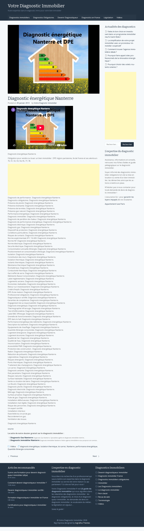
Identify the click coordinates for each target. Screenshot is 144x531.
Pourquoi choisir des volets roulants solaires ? (120, 65)
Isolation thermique (48, 446)
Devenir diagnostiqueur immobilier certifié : (26, 490)
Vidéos (119, 17)
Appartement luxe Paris (115, 204)
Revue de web (104, 497)
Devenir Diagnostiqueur (68, 17)
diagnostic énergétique (30, 446)
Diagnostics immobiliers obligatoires (113, 479)
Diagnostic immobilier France (110, 476)
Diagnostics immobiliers (19, 17)
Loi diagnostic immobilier (108, 490)
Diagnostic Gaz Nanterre (21, 437)
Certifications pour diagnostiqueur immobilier (27, 505)
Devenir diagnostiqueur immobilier (113, 472)
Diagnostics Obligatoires (43, 17)
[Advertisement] (53, 179)
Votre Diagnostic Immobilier (36, 5)
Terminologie (104, 500)
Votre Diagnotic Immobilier (45, 103)
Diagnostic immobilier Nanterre (24, 440)
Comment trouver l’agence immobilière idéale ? (120, 50)
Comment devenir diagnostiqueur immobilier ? (27, 482)
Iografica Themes (82, 523)
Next (95, 456)
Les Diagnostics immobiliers (110, 486)
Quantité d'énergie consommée (21, 449)
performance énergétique (86, 446)
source (11, 429)
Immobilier (102, 483)
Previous (14, 456)
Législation (108, 17)
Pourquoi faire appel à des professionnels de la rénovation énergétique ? (120, 58)
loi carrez (62, 446)
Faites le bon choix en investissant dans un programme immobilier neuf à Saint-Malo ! (120, 34)
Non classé (102, 493)
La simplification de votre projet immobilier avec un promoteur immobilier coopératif (119, 43)
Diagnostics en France (91, 17)
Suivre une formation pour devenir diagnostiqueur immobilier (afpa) (27, 473)
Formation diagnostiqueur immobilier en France (28, 497)
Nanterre (71, 446)
